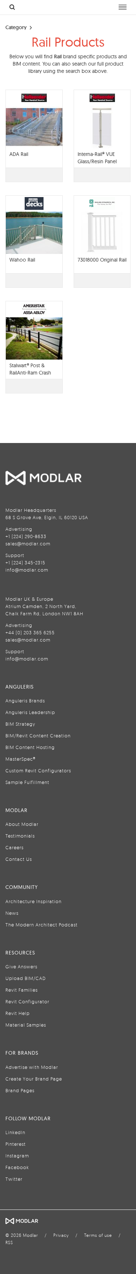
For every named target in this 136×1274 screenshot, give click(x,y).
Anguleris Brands (25, 700)
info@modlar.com (26, 570)
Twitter (13, 1179)
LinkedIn (15, 1132)
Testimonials (20, 836)
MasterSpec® (20, 759)
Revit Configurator (27, 1001)
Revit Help (17, 1013)
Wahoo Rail (22, 259)
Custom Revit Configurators (38, 770)
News (11, 913)
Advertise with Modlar (31, 1067)
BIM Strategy (20, 724)
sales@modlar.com (27, 543)
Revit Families (21, 990)
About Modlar (21, 824)
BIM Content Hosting (30, 747)
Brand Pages (19, 1090)
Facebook (17, 1167)
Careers (14, 847)
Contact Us (18, 859)
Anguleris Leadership (30, 712)
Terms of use (98, 1235)
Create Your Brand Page (33, 1079)
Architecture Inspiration (33, 901)
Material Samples (25, 1025)
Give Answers (21, 966)
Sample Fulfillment (27, 782)
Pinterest (15, 1144)
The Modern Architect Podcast (41, 925)
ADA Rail (18, 154)
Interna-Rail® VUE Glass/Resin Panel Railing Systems (97, 161)
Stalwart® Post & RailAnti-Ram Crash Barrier (30, 372)
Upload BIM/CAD (25, 978)
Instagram (17, 1156)
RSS (9, 1242)
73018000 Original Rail (102, 259)
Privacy (61, 1235)
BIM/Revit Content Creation (38, 735)
